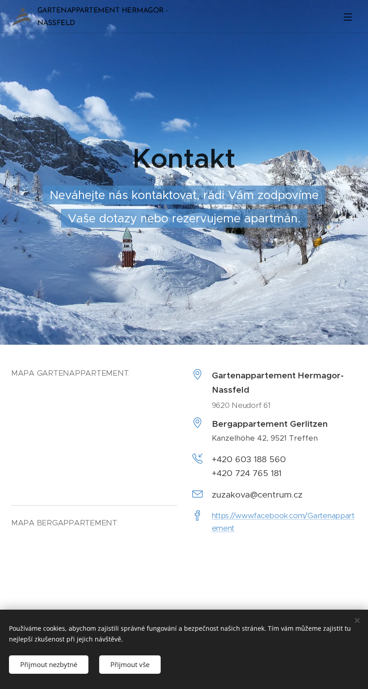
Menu (348, 17)
